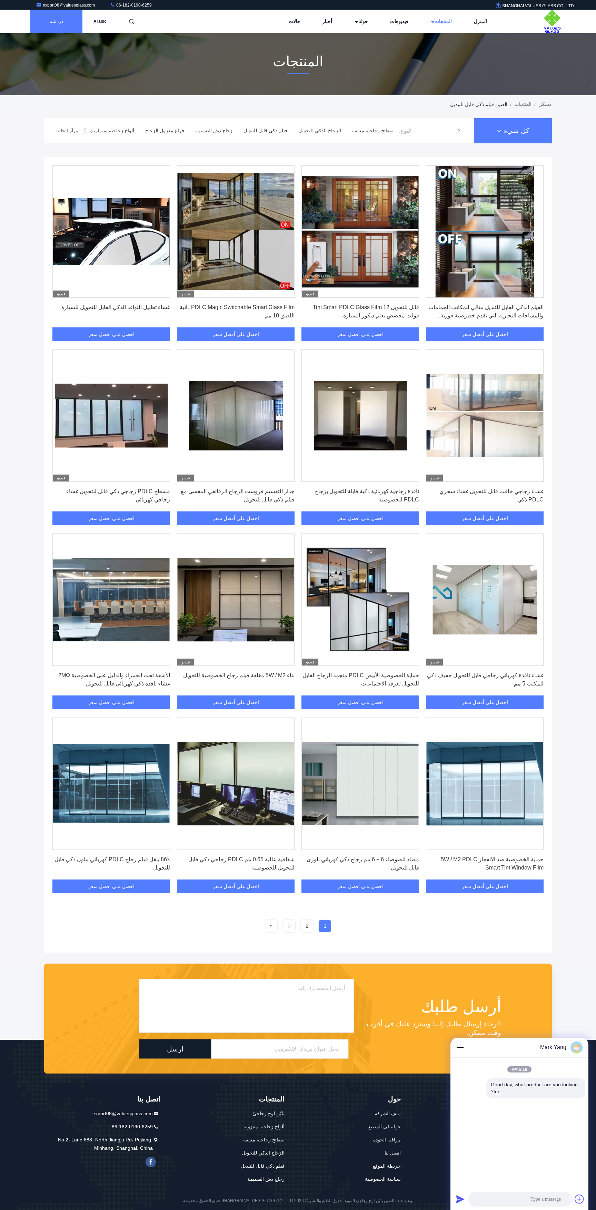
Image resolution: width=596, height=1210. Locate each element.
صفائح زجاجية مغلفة (264, 1139)
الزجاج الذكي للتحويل (372, 130)
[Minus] (460, 1047)
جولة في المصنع (384, 1126)
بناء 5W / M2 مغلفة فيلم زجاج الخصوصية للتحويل (239, 675)
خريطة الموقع (387, 1166)
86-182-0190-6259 (133, 5)
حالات (294, 21)
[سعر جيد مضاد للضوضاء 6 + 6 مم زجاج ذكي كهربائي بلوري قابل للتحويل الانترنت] (360, 784)
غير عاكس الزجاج (65, 130)
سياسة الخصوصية (383, 1179)
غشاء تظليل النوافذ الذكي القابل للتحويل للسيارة (115, 307)
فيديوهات (399, 21)
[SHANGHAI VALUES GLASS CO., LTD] (552, 21)
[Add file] (579, 1199)
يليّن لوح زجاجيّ (268, 1113)
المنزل (480, 21)
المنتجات (442, 21)
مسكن (545, 104)
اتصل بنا (393, 1153)
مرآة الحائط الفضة (112, 130)
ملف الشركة (388, 1113)
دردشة (56, 21)
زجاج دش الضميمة (266, 130)
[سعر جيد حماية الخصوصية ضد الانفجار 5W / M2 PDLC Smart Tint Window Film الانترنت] (484, 784)
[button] (459, 130)
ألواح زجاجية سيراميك (164, 130)
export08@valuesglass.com (69, 5)
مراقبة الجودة (387, 1139)
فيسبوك (151, 1162)
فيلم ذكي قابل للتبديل (318, 130)
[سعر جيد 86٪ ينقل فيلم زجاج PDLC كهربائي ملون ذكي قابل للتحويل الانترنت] (111, 784)
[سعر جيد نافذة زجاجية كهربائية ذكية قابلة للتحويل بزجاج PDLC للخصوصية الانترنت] (360, 415)
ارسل (175, 1049)
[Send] (460, 1199)
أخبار (327, 21)
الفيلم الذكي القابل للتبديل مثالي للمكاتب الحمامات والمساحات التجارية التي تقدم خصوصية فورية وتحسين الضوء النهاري (486, 315)
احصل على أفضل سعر (485, 334)
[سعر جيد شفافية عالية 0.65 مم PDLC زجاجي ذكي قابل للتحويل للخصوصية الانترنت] (235, 784)
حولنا (362, 21)
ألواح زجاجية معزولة (264, 1126)
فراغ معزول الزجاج (217, 130)
